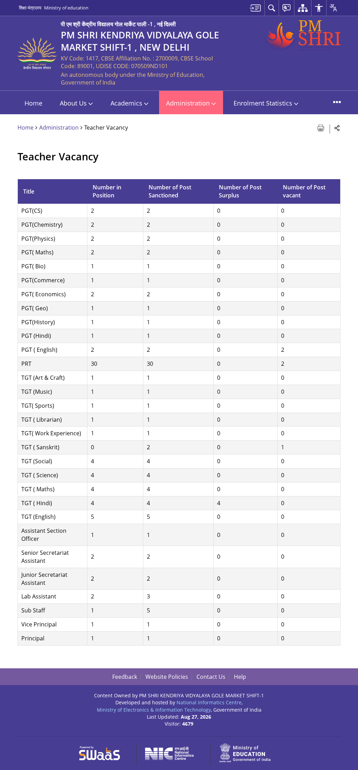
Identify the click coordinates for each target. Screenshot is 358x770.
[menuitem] (255, 8)
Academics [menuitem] (126, 103)
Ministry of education (66, 8)
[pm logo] (302, 35)
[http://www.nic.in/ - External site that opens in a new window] (173, 752)
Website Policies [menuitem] (166, 677)
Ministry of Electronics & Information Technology (154, 709)
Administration (59, 127)
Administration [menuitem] (188, 103)
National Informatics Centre (209, 702)
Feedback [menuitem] (124, 677)
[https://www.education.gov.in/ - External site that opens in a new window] (249, 752)
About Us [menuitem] (73, 103)
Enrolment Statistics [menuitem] (263, 103)
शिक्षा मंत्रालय (30, 8)
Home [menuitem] (33, 103)
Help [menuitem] (240, 677)
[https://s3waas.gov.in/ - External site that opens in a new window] (104, 752)
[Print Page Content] (321, 127)
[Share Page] (337, 128)
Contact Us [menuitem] (210, 677)
